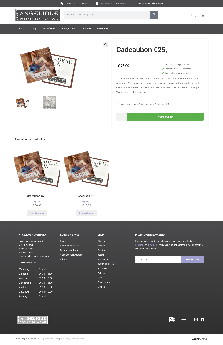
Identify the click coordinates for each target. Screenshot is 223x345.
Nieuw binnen (49, 28)
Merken (101, 28)
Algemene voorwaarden (50, 339)
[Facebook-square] (202, 320)
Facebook (139, 245)
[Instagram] (196, 320)
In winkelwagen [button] (37, 213)
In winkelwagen (165, 116)
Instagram (152, 245)
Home (22, 28)
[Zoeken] (154, 15)
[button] (105, 44)
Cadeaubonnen (145, 104)
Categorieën (68, 28)
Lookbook (86, 28)
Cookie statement (77, 339)
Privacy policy (65, 339)
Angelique (132, 104)
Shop (33, 28)
